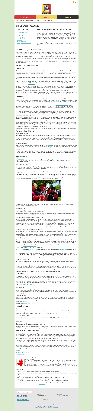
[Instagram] (26, 396)
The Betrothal (20, 35)
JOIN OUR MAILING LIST (23, 399)
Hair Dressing (21, 159)
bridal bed (50, 145)
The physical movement (64, 249)
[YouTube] (24, 396)
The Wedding (20, 40)
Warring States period (20, 53)
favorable (72, 89)
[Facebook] (18, 396)
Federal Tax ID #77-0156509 (41, 407)
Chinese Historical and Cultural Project (68, 42)
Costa (73, 73)
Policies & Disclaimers (53, 407)
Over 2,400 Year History (22, 32)
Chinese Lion (18, 357)
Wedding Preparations (22, 37)
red (60, 175)
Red (38, 160)
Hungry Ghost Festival (20, 346)
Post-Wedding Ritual (21, 41)
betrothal (29, 102)
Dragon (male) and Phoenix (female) (63, 105)
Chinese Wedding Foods (25, 303)
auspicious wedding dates (53, 101)
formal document (31, 84)
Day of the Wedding (21, 38)
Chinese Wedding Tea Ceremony (27, 284)
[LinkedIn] (21, 396)
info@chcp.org (42, 384)
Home (17, 24)
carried (57, 240)
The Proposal (20, 34)
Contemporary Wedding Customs (24, 43)
